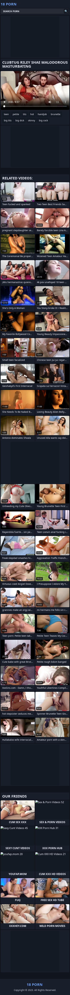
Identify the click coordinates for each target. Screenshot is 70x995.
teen (6, 114)
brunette (55, 114)
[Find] (66, 11)
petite (16, 114)
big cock (43, 120)
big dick (19, 120)
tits (24, 114)
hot (32, 114)
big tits (8, 120)
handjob (42, 114)
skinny (31, 120)
